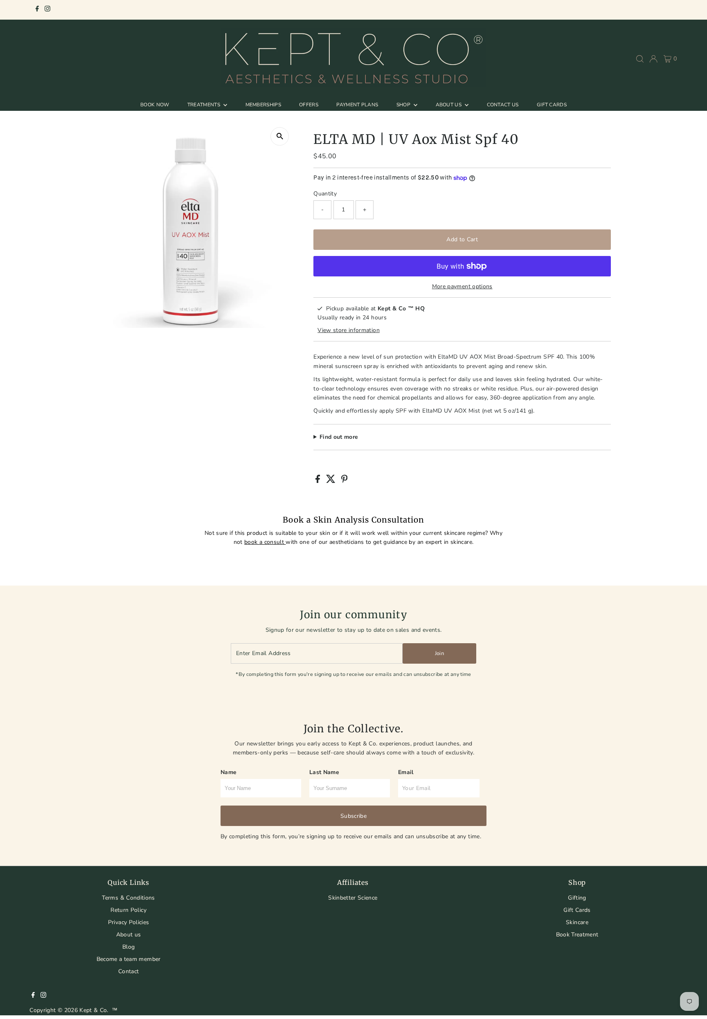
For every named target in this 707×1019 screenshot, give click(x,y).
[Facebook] (37, 10)
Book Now (154, 104)
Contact (128, 971)
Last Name (324, 772)
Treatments (204, 104)
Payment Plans (357, 104)
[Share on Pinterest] (344, 481)
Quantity (325, 194)
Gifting (577, 898)
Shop (404, 104)
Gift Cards (552, 104)
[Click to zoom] (279, 136)
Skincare (577, 922)
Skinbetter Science (352, 898)
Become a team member (129, 959)
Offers (308, 104)
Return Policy (128, 910)
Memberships (263, 104)
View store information (348, 330)
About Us (449, 104)
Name (228, 772)
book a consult (265, 542)
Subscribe (353, 816)
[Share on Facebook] (318, 481)
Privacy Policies (128, 922)
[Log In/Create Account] (653, 59)
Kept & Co (93, 1010)
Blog (128, 947)
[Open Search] (640, 59)
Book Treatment (577, 934)
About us (128, 934)
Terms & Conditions (128, 898)
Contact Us (503, 104)
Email (406, 772)
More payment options (462, 286)
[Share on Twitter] (331, 481)
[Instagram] (47, 10)
